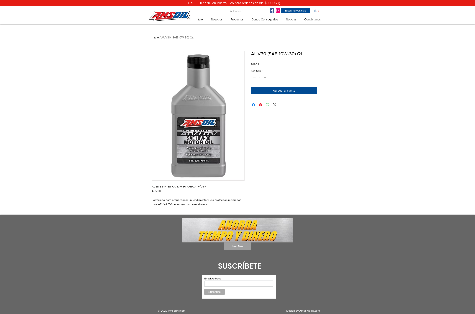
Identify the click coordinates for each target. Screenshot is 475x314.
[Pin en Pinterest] (260, 105)
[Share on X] (274, 105)
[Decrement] (254, 77)
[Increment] (265, 77)
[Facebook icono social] (272, 10)
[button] (295, 10)
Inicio (155, 37)
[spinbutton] (259, 77)
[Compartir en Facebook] (253, 105)
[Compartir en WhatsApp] (267, 105)
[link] (317, 10)
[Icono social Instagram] (278, 10)
